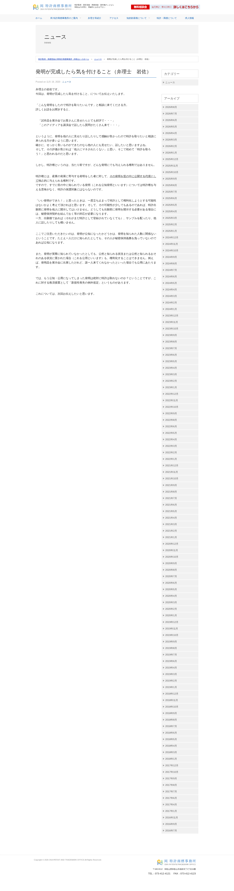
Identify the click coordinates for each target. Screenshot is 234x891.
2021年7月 (171, 498)
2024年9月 (171, 257)
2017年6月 (171, 798)
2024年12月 (171, 237)
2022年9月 (171, 413)
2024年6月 (171, 276)
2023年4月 (171, 367)
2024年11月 (171, 244)
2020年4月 (171, 595)
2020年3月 (171, 602)
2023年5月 (171, 361)
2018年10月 (171, 706)
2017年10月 (171, 772)
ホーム (38, 18)
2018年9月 (171, 713)
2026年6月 (171, 120)
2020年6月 (171, 582)
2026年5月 (171, 126)
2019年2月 (171, 680)
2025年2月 (171, 224)
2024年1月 (171, 309)
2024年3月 (171, 296)
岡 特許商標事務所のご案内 (64, 18)
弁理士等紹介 (94, 18)
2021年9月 (171, 485)
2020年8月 (171, 569)
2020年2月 (171, 608)
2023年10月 (171, 328)
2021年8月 (171, 491)
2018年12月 (171, 693)
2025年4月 (171, 211)
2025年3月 (171, 218)
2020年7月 (171, 576)
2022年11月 (171, 400)
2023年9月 (171, 335)
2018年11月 (171, 700)
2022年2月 (171, 452)
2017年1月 (171, 811)
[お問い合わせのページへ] (165, 6)
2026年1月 (171, 152)
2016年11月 (171, 817)
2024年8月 (171, 263)
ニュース (66, 82)
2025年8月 (171, 185)
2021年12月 (171, 465)
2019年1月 (171, 687)
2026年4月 (171, 133)
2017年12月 (171, 765)
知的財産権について (137, 18)
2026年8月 (171, 107)
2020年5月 (171, 589)
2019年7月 (171, 654)
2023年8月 (171, 341)
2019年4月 (171, 667)
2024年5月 (171, 283)
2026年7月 (171, 113)
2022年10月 (171, 406)
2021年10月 (171, 478)
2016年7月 (171, 830)
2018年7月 (171, 726)
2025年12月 (171, 159)
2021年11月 (171, 472)
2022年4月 (171, 439)
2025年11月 (171, 165)
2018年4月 (171, 745)
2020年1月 (171, 615)
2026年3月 (171, 139)
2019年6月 (171, 661)
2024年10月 (171, 250)
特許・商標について (167, 18)
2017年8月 (171, 785)
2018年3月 (171, 752)
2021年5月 (171, 511)
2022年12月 (171, 393)
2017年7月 (171, 791)
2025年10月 (171, 172)
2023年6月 (171, 354)
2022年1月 (171, 459)
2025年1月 (171, 231)
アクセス (113, 18)
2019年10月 (171, 635)
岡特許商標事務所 (44, 12)
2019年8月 (171, 648)
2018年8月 (171, 719)
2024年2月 (171, 302)
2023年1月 (171, 387)
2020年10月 (171, 556)
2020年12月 (171, 543)
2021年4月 (171, 517)
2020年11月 (171, 550)
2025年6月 (171, 198)
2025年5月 (171, 205)
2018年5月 (171, 739)
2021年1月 (171, 537)
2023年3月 (171, 374)
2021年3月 (171, 524)
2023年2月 (171, 380)
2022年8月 (171, 420)
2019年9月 (171, 641)
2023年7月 (171, 348)
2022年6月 (171, 426)
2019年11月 (171, 628)
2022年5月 (171, 433)
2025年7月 (171, 191)
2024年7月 (171, 270)
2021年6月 (171, 504)
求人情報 (189, 18)
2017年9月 (171, 778)
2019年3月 (171, 674)
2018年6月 (171, 732)
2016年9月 (171, 824)
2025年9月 (171, 178)
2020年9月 (171, 563)
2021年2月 (171, 530)
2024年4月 (171, 289)
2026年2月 (171, 146)
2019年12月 (171, 622)
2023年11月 (171, 322)
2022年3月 (171, 446)
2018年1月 (171, 758)
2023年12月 (171, 315)
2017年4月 (171, 804)
